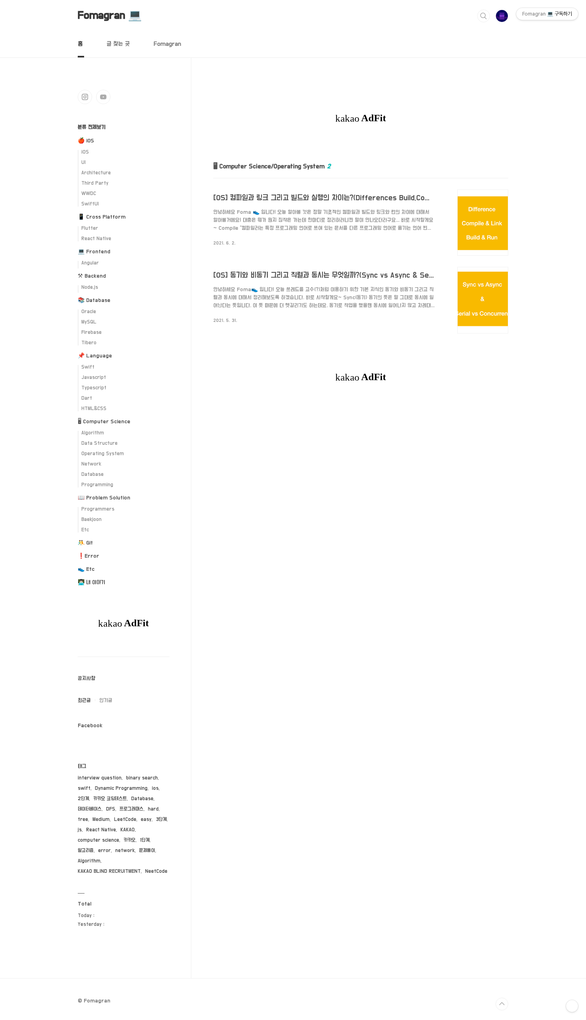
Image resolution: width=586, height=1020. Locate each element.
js (80, 830)
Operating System (102, 453)
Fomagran (167, 44)
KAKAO (127, 830)
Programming (97, 484)
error (104, 850)
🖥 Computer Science (104, 421)
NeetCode (156, 871)
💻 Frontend (94, 252)
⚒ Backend (92, 276)
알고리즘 (86, 850)
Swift (87, 367)
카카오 (130, 840)
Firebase (91, 332)
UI (83, 162)
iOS (85, 152)
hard (153, 809)
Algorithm (92, 433)
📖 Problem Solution (104, 498)
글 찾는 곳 (118, 44)
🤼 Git (85, 543)
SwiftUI (90, 204)
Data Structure (99, 443)
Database (92, 474)
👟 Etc (86, 569)
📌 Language (95, 356)
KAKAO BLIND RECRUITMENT (109, 871)
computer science (98, 840)
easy (146, 819)
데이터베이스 (90, 809)
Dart (86, 398)
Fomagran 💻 (110, 15)
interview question (100, 778)
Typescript (93, 388)
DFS (110, 809)
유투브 (103, 97)
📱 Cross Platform (102, 217)
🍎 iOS (86, 141)
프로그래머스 (132, 809)
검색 (484, 16)
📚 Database (94, 300)
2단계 (83, 798)
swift (84, 788)
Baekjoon (91, 519)
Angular (90, 263)
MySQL (88, 322)
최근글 (84, 700)
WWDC (88, 193)
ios (155, 788)
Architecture (96, 173)
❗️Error (88, 556)
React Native (96, 238)
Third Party (94, 183)
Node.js (89, 287)
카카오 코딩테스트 (110, 798)
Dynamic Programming (121, 788)
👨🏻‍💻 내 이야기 (91, 582)
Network (91, 464)
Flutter (89, 228)
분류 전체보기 (92, 127)
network (125, 850)
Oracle (88, 311)
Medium (101, 819)
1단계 (144, 840)
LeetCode (125, 819)
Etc (85, 530)
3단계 (161, 819)
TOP (502, 1004)
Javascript (93, 377)
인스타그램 (85, 97)
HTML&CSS (93, 408)
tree (83, 819)
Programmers (97, 509)
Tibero (88, 342)
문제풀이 (147, 850)
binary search (142, 778)
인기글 (105, 700)
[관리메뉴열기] (572, 1006)
